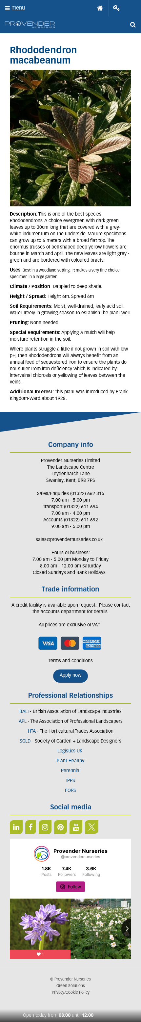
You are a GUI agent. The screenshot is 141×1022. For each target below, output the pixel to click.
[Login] (117, 8)
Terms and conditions (71, 661)
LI (16, 827)
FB (30, 827)
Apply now (70, 675)
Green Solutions (70, 986)
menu (18, 8)
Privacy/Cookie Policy (71, 993)
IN (45, 827)
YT (76, 827)
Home (100, 8)
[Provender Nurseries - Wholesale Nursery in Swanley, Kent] (30, 24)
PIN (60, 827)
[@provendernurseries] (41, 853)
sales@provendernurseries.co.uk (69, 539)
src (133, 24)
